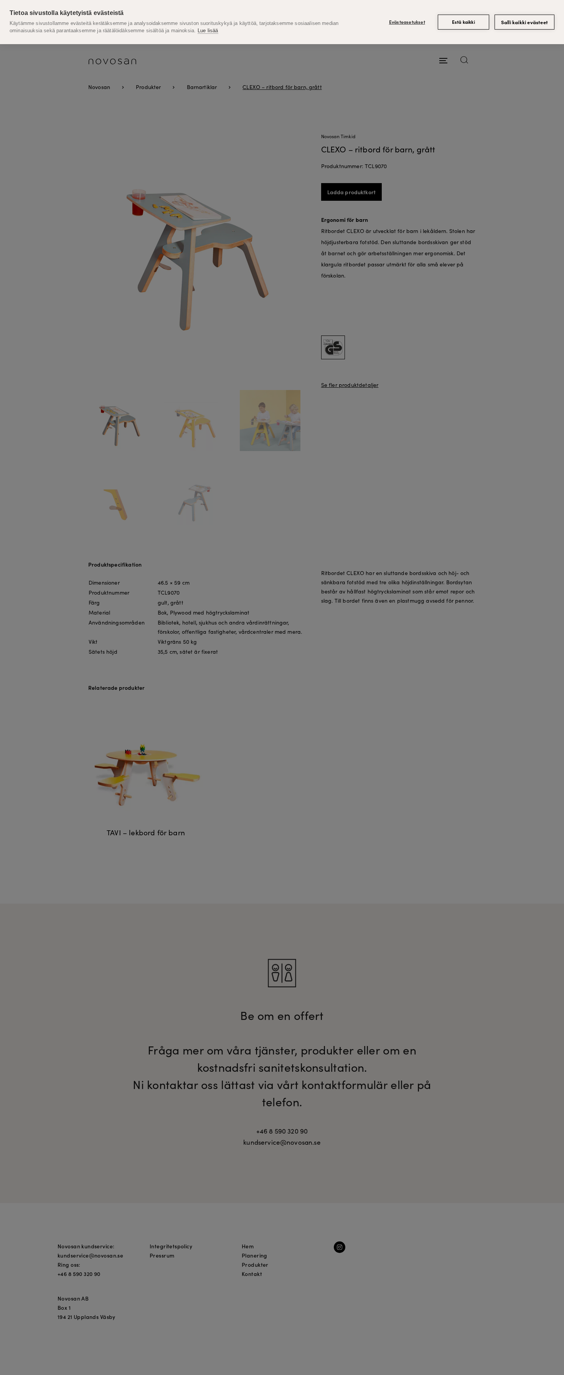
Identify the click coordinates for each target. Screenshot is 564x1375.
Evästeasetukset (407, 21)
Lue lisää (208, 30)
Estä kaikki (463, 21)
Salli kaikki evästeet (524, 22)
